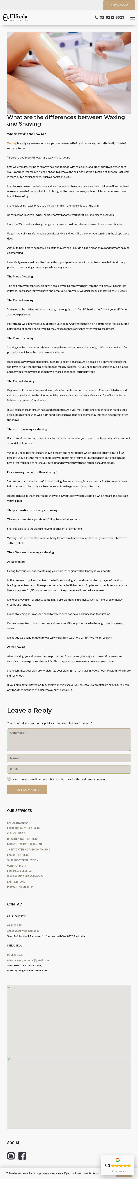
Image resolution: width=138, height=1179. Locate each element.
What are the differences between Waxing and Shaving (66, 120)
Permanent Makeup (20, 887)
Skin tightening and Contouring (28, 849)
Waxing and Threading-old (25, 876)
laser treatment (18, 855)
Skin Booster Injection (22, 860)
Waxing (12, 143)
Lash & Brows (16, 881)
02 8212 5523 (15, 925)
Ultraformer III (17, 865)
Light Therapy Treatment (23, 828)
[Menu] (132, 17)
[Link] (15, 17)
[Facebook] (22, 1156)
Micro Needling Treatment (24, 844)
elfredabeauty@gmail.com (23, 930)
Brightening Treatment (22, 838)
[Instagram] (11, 1156)
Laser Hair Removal (20, 871)
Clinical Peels (16, 833)
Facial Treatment (18, 822)
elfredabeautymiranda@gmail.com (28, 960)
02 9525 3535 (15, 954)
